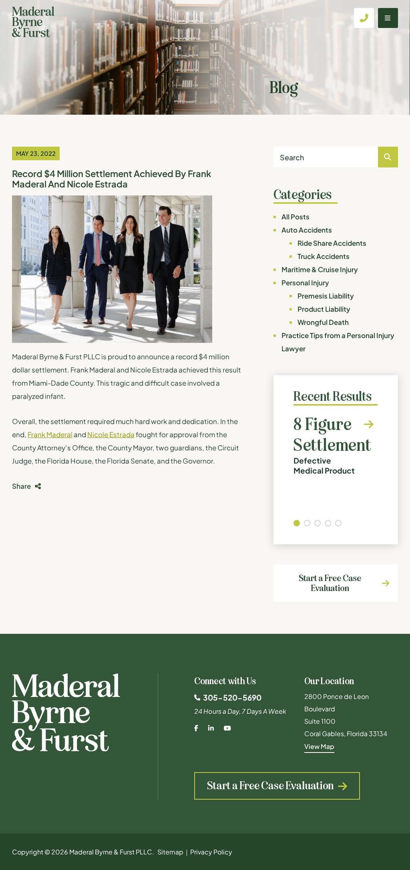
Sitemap (170, 852)
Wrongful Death (323, 322)
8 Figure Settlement (332, 444)
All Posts (295, 216)
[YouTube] (227, 728)
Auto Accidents (306, 229)
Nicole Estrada (111, 434)
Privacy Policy (211, 852)
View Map (319, 746)
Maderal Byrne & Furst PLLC (110, 852)
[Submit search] (388, 157)
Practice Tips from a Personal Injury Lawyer (337, 342)
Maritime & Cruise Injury (319, 269)
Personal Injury (305, 282)
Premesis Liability (325, 295)
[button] (296, 523)
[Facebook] (196, 728)
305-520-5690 (232, 697)
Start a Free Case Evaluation (330, 583)
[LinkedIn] (211, 728)
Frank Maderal (50, 434)
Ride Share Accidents (331, 243)
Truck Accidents (323, 256)
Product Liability (323, 309)
